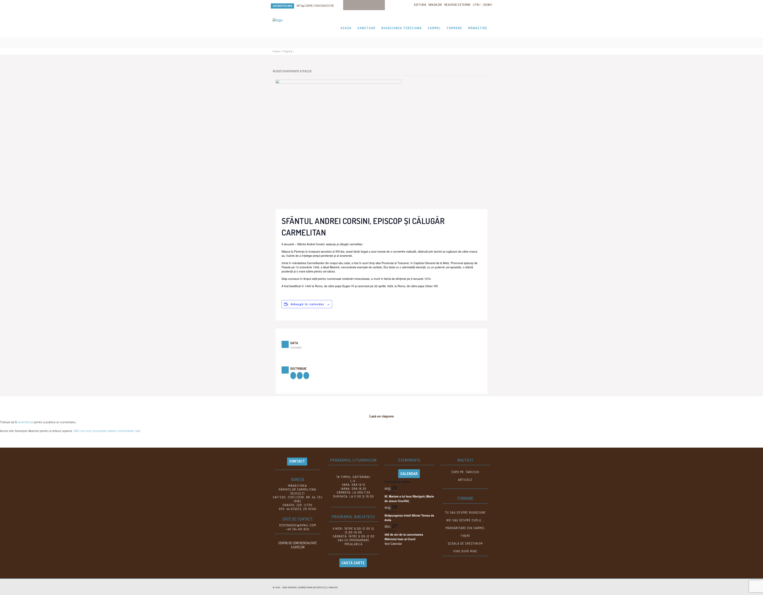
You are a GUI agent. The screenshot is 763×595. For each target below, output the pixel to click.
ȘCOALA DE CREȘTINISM (465, 543)
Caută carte (353, 563)
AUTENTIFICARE (282, 6)
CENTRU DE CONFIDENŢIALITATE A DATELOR (297, 545)
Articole (465, 480)
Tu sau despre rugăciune (465, 512)
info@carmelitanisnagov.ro (315, 5)
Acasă (346, 28)
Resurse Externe (457, 4)
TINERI (465, 536)
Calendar (409, 473)
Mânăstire (477, 28)
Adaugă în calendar (307, 304)
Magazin (435, 4)
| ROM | (487, 4)
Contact (297, 461)
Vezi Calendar (393, 544)
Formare (454, 28)
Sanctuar (366, 28)
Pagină (287, 51)
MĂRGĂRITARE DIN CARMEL (465, 528)
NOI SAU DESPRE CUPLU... (465, 520)
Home (276, 51)
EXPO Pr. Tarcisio (465, 472)
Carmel (434, 28)
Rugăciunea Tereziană (401, 28)
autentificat (25, 422)
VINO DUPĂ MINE (465, 551)
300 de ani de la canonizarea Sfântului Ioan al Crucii (403, 536)
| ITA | (476, 4)
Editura (420, 4)
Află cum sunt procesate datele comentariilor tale (107, 431)
